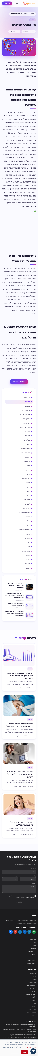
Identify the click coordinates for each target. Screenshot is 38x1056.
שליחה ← (19, 902)
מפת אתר (33, 954)
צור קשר (33, 948)
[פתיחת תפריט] (17, 3)
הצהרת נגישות (31, 963)
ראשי (32, 14)
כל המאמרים (32, 951)
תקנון (34, 957)
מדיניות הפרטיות (31, 1047)
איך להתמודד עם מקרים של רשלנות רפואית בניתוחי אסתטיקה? (21, 1026)
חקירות (34, 1006)
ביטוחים (34, 979)
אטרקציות (33, 991)
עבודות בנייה (32, 982)
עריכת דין (33, 973)
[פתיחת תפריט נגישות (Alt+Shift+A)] (33, 1051)
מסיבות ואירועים (31, 1012)
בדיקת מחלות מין (29, 206)
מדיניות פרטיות (31, 960)
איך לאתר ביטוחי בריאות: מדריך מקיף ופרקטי (23, 1035)
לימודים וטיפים (32, 1009)
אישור (24, 1052)
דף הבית (33, 942)
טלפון (34, 876)
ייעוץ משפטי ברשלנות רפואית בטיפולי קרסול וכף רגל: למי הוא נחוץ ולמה (19, 1039)
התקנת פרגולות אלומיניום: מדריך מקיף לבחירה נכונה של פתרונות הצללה (19, 1031)
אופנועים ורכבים (31, 985)
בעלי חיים (33, 1003)
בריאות (26, 14)
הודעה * (34, 883)
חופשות (34, 1000)
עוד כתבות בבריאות (19, 382)
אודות (34, 945)
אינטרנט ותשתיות (31, 994)
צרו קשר (7, 3)
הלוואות (34, 997)
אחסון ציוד (33, 988)
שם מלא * (33, 868)
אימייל (16, 876)
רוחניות (34, 1015)
